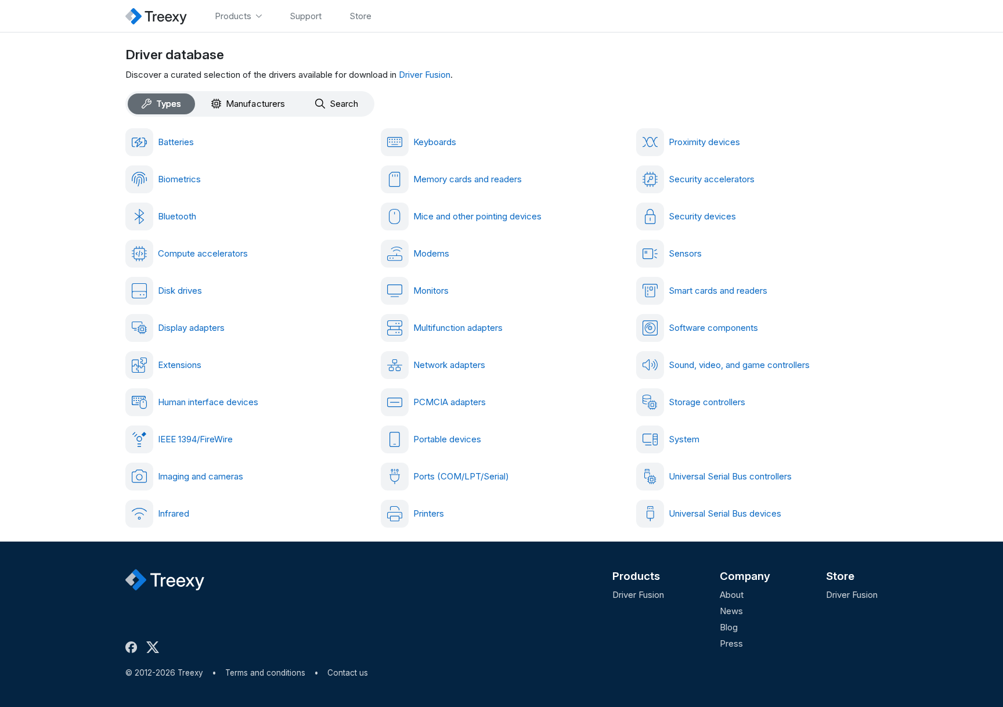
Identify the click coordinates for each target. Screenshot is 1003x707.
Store (840, 576)
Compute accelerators (203, 253)
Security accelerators (712, 179)
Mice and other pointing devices (477, 216)
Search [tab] (344, 103)
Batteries (176, 141)
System (684, 439)
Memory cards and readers (467, 179)
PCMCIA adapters (449, 401)
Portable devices (447, 439)
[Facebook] (133, 647)
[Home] (156, 16)
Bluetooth (177, 216)
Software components (713, 327)
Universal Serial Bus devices (725, 513)
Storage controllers (707, 401)
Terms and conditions (265, 672)
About (732, 594)
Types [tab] (168, 103)
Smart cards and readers (718, 290)
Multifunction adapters (458, 327)
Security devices (702, 216)
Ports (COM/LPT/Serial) (461, 476)
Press (731, 643)
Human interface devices (208, 401)
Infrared (173, 513)
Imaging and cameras (200, 476)
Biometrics (179, 179)
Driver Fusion (424, 74)
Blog (729, 627)
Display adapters (191, 327)
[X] (155, 647)
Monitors (431, 290)
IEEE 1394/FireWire (195, 439)
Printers (428, 513)
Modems (431, 253)
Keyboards (434, 141)
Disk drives (180, 290)
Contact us (347, 672)
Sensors (685, 253)
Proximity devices (704, 141)
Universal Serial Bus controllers (730, 476)
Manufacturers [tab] (255, 103)
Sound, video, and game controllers (739, 364)
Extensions (179, 364)
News (731, 610)
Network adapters (449, 364)
